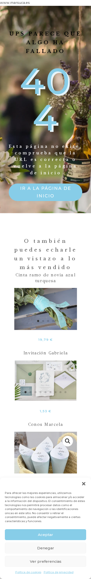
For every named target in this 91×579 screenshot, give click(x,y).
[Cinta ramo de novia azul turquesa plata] (45, 328)
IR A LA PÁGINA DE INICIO (45, 192)
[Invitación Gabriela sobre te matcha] (45, 399)
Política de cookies (28, 572)
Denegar (45, 548)
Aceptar (45, 534)
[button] (83, 483)
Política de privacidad (59, 572)
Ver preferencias (45, 561)
